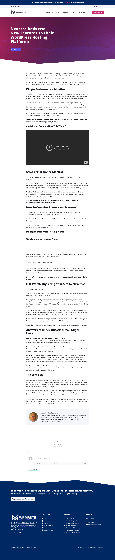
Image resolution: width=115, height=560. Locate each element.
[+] (57, 463)
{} (54, 463)
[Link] (53, 463)
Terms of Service (91, 547)
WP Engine (65, 300)
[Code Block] (51, 463)
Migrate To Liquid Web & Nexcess (40, 262)
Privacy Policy (82, 547)
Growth (65, 12)
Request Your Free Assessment (22, 499)
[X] (103, 7)
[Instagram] (97, 6)
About (73, 12)
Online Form (90, 519)
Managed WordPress (80, 120)
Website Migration (71, 525)
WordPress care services (26, 526)
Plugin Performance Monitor (38, 94)
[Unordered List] (46, 463)
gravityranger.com (54, 421)
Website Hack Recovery (73, 528)
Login (85, 453)
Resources (47, 528)
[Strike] (42, 463)
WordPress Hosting (15, 49)
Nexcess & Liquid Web (33, 254)
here (52, 370)
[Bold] (35, 463)
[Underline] (40, 463)
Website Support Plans (72, 521)
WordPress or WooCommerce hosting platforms (70, 362)
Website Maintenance (72, 523)
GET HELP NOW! (98, 12)
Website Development (72, 530)
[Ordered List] (44, 463)
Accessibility (101, 547)
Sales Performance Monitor (44, 76)
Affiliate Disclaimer (49, 530)
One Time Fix (70, 519)
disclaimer (67, 2)
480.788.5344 (16, 6)
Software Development (73, 532)
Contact (83, 12)
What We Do (49, 12)
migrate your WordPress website (69, 225)
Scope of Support (49, 525)
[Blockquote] (48, 463)
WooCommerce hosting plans (39, 122)
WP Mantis (83, 325)
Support (57, 12)
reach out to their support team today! (42, 403)
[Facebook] (94, 6)
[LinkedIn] (100, 6)
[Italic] (37, 463)
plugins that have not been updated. (38, 382)
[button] (89, 12)
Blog (78, 12)
